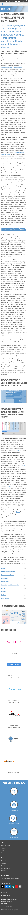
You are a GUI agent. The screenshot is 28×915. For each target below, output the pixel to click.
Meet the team (5, 845)
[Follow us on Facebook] (6, 886)
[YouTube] (16, 1)
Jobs (2, 850)
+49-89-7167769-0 (8, 907)
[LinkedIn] (9, 886)
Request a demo (22, 4)
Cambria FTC (10, 486)
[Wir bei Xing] (13, 886)
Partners (3, 853)
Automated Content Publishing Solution (12, 67)
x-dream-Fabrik (5, 868)
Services (3, 863)
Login (23, 1)
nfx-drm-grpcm (10, 910)
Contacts (4, 848)
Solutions (4, 866)
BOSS (17, 450)
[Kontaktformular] (20, 886)
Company (4, 871)
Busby (23, 465)
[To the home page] (3, 4)
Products (4, 861)
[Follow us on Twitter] (2, 886)
